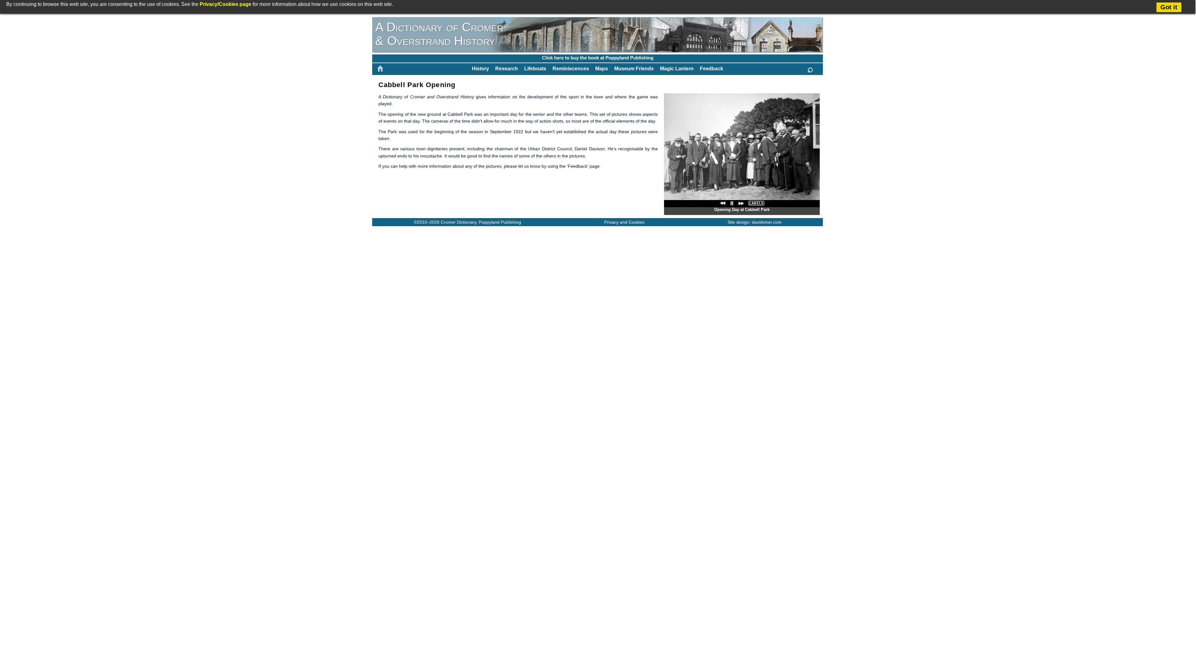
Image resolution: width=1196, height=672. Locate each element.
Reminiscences (571, 68)
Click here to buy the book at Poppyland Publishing (597, 57)
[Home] (380, 68)
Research (506, 68)
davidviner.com (766, 222)
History (480, 68)
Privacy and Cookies (624, 222)
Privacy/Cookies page (225, 4)
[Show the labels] (756, 203)
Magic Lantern (677, 68)
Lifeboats (535, 68)
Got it (1168, 7)
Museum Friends (634, 68)
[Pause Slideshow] (732, 203)
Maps (601, 68)
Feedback (711, 68)
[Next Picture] (741, 203)
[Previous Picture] (722, 203)
